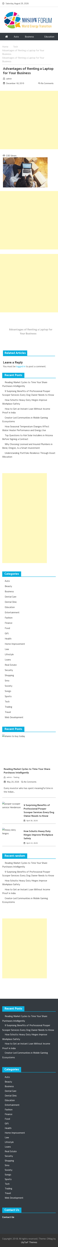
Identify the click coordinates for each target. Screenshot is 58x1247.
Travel (8, 712)
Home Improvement (15, 644)
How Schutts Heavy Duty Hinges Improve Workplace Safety (38, 835)
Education (49, 36)
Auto (16, 36)
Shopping (9, 675)
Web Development (14, 717)
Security (9, 670)
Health (8, 638)
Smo (7, 680)
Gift (7, 633)
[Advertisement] (29, 120)
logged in (20, 366)
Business (29, 36)
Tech (7, 701)
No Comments (47, 83)
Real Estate (11, 665)
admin (9, 78)
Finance (8, 623)
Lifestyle (9, 654)
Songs (8, 691)
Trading (8, 707)
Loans (8, 659)
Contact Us (8, 1217)
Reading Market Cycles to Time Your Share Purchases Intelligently (24, 384)
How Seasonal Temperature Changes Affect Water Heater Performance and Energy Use (25, 428)
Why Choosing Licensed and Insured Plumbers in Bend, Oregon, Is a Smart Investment (27, 446)
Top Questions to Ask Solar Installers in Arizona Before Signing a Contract (27, 437)
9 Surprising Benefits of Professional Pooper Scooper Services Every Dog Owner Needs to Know (28, 393)
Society (8, 686)
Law (7, 649)
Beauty (8, 586)
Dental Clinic (11, 602)
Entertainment (12, 612)
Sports (8, 696)
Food (7, 628)
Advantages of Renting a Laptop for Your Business (30, 331)
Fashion (8, 617)
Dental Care (10, 596)
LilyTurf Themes (29, 1242)
